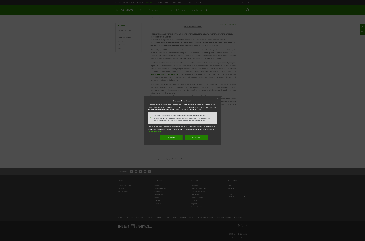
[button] (218, 98)
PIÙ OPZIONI (171, 137)
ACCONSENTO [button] (196, 137)
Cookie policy (158, 131)
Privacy (151, 131)
